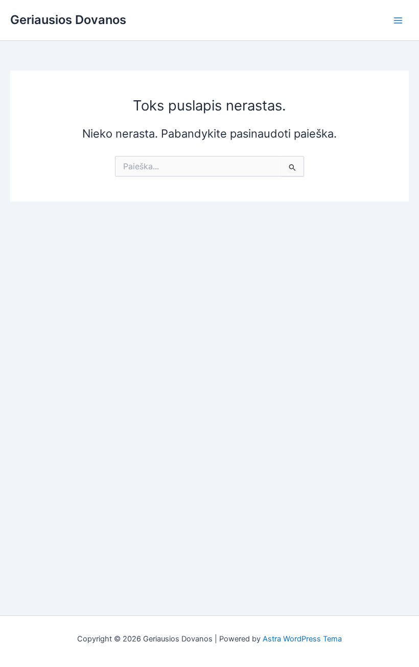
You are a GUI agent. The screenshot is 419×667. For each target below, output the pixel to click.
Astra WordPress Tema (302, 638)
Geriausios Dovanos (68, 19)
